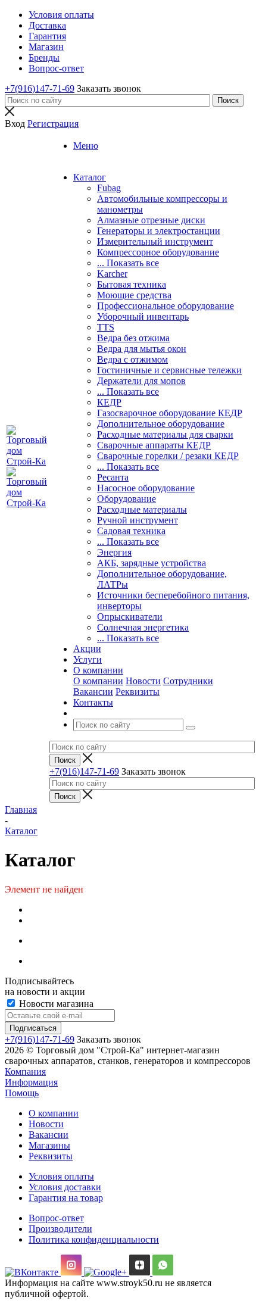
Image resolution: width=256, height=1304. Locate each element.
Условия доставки (65, 1187)
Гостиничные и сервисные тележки (169, 370)
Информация (31, 1082)
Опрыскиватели (130, 617)
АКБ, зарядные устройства (151, 563)
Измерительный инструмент (155, 241)
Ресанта (113, 477)
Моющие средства (134, 295)
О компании (98, 681)
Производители (60, 1229)
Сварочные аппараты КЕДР (154, 445)
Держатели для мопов (141, 381)
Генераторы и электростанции (158, 231)
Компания (25, 1071)
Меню (85, 146)
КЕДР (109, 402)
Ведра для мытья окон (141, 349)
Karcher (112, 274)
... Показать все (128, 263)
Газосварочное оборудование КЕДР (169, 413)
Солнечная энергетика (143, 627)
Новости (143, 681)
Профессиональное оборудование (165, 306)
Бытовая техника (131, 284)
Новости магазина (55, 1004)
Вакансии (93, 692)
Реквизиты (137, 692)
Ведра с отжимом (132, 359)
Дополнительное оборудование (160, 424)
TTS (105, 327)
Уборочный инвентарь (143, 316)
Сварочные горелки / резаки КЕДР (168, 456)
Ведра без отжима (133, 338)
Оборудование (126, 499)
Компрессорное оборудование (158, 252)
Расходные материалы (142, 509)
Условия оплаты (61, 1176)
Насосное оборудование (146, 488)
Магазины (49, 1145)
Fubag (109, 188)
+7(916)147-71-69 (39, 88)
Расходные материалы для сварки (165, 434)
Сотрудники (188, 681)
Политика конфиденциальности (94, 1239)
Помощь (22, 1093)
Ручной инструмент (137, 520)
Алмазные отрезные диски (151, 220)
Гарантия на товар (66, 1198)
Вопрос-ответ (56, 1218)
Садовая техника (131, 531)
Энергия (114, 552)
